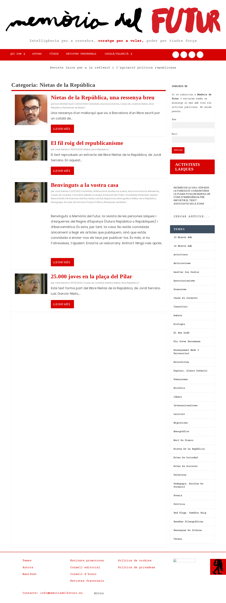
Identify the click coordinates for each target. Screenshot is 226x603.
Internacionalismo (186, 405)
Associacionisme (109, 103)
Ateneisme (153, 191)
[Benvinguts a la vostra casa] (31, 192)
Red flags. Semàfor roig (190, 513)
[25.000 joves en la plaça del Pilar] (31, 284)
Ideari (91, 198)
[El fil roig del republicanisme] (31, 150)
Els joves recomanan (187, 341)
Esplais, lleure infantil (190, 371)
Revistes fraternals (81, 54)
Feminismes (71, 198)
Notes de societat (186, 466)
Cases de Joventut (130, 103)
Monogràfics (124, 198)
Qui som (15, 54)
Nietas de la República (96, 149)
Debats (88, 194)
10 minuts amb (183, 237)
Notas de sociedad (186, 457)
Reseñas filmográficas (188, 521)
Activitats (94, 103)
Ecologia (97, 194)
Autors (37, 54)
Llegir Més (61, 129)
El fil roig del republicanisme (87, 143)
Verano (178, 539)
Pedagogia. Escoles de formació (68, 202)
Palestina (180, 475)
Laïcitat (99, 198)
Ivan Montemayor (64, 103)
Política (99, 202)
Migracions (110, 198)
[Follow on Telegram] (200, 54)
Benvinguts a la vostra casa (84, 185)
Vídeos (54, 54)
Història (83, 198)
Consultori (77, 194)
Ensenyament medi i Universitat (120, 194)
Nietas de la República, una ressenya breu (103, 97)
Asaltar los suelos (117, 191)
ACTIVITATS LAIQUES (187, 166)
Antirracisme (100, 191)
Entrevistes (143, 194)
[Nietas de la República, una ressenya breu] (31, 110)
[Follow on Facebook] (175, 54)
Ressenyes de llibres (73, 107)
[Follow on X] (183, 54)
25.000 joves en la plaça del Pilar (91, 276)
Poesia (90, 202)
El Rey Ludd (181, 333)
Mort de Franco (183, 440)
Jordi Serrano (62, 149)
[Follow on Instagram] (192, 54)
